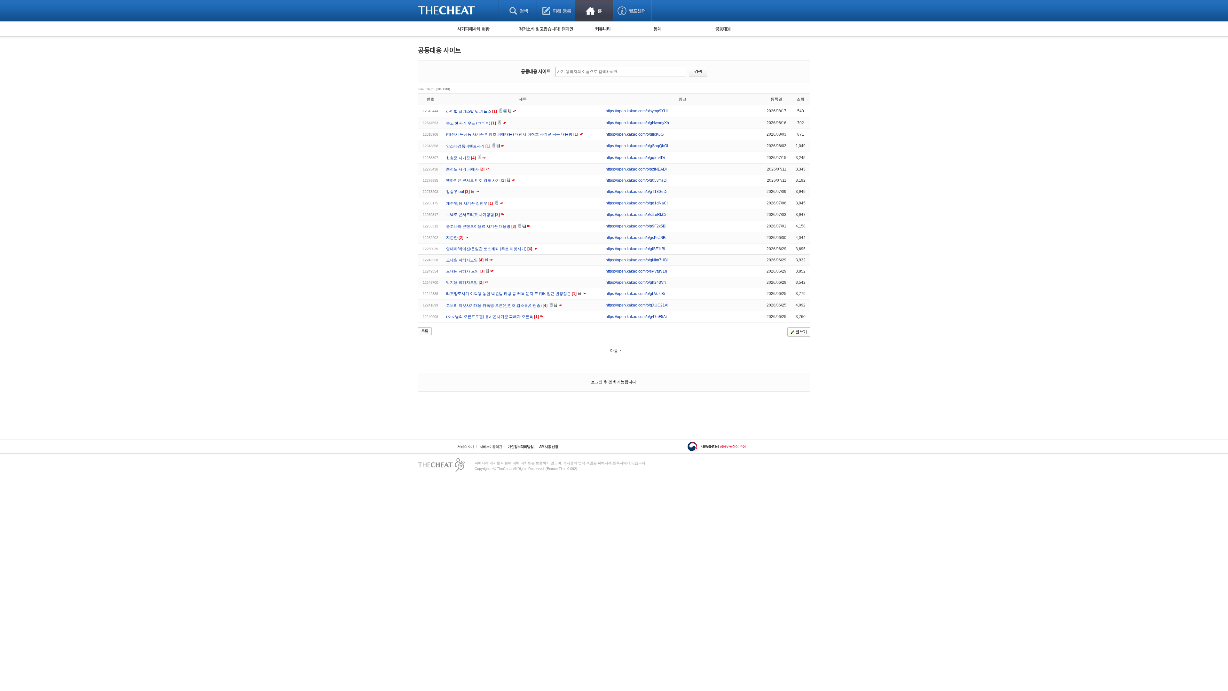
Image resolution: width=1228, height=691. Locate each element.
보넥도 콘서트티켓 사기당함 (473, 214)
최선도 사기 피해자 (465, 169)
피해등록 (556, 10)
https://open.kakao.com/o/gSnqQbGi (637, 146)
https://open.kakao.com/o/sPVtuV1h (636, 271)
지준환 (454, 237)
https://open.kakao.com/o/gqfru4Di (635, 157)
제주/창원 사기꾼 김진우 (469, 203)
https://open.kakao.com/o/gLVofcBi (635, 293)
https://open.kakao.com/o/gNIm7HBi (637, 260)
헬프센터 (632, 10)
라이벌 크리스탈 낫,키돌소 (471, 111)
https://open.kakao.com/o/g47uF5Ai (636, 316)
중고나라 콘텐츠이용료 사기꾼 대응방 (481, 226)
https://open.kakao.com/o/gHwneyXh (637, 123)
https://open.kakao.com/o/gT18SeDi (636, 191)
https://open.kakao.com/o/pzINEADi (636, 169)
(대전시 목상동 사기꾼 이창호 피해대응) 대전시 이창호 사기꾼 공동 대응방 (512, 134)
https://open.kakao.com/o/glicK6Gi (635, 134)
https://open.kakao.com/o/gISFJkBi (635, 249)
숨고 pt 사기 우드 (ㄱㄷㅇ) (471, 123)
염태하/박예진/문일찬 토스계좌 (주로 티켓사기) (489, 249)
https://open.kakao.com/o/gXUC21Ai (637, 305)
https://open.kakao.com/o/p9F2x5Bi (636, 226)
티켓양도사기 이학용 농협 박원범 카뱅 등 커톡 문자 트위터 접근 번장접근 (511, 293)
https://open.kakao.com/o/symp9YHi (637, 111)
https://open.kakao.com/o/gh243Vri (636, 282)
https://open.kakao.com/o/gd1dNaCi (637, 203)
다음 (614, 350)
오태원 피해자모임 (465, 260)
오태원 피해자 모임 (465, 271)
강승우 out (458, 191)
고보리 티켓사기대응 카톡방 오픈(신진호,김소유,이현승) (496, 305)
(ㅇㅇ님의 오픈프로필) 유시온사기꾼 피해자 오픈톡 (492, 316)
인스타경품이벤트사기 (468, 146)
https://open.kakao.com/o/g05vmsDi (636, 180)
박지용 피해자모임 (465, 282)
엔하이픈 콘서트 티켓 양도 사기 (476, 180)
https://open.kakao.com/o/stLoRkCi (636, 214)
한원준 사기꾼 (461, 158)
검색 (518, 10)
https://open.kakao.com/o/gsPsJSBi (636, 237)
